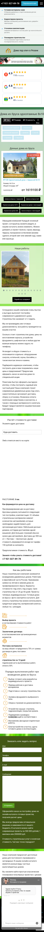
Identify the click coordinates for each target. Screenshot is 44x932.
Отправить (8, 806)
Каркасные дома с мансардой (31, 205)
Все (37, 123)
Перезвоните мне (29, 3)
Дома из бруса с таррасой (14, 199)
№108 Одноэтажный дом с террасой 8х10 (21, 180)
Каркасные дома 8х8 (11, 211)
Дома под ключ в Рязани (25, 50)
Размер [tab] (17, 120)
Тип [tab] (8, 120)
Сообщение (6, 774)
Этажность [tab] (30, 120)
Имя (4, 746)
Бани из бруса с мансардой (31, 211)
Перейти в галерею (21, 299)
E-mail (4, 765)
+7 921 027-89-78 (10, 3)
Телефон (5, 755)
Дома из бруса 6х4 (32, 199)
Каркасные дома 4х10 (10, 205)
